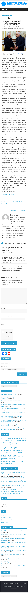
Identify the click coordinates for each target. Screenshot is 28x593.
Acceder (3, 515)
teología (21, 461)
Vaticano (4, 463)
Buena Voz (15, 26)
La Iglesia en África (7, 15)
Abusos (3, 438)
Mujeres (8, 453)
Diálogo (11, 443)
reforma (10, 459)
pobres (21, 456)
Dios (7, 443)
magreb (18, 28)
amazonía (8, 438)
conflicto (19, 440)
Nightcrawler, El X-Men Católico (9, 394)
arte (17, 438)
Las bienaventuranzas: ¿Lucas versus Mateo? (12, 400)
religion (15, 459)
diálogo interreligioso (18, 443)
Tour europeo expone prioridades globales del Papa (13, 565)
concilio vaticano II (13, 440)
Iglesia (16, 447)
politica (4, 459)
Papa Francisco (8, 455)
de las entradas (6, 517)
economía (3, 445)
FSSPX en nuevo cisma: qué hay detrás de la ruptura (13, 534)
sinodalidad (4, 461)
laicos (11, 450)
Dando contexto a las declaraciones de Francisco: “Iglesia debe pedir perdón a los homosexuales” (13, 268)
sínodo (16, 461)
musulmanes (13, 452)
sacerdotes (21, 459)
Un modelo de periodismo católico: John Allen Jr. (12, 558)
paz (18, 456)
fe (12, 448)
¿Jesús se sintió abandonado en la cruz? (10, 408)
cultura (3, 443)
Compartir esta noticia (9, 194)
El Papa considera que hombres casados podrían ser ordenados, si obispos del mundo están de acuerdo (14, 258)
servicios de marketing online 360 (9, 484)
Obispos (22, 28)
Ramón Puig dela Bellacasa (7, 491)
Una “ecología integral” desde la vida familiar (12, 554)
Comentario (4, 287)
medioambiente (17, 450)
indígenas (21, 448)
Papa (24, 452)
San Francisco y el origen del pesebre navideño (12, 412)
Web (2, 324)
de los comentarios (7, 520)
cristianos (24, 440)
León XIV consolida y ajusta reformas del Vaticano (13, 531)
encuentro (20, 445)
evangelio (4, 448)
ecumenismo (9, 445)
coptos (10, 28)
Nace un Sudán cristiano (18, 210)
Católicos (6, 440)
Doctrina (25, 443)
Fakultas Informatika (6, 472)
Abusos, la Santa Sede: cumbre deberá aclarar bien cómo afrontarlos (12, 248)
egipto (14, 28)
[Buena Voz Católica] (3, 9)
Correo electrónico (6, 317)
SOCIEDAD (11, 461)
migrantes (3, 452)
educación (15, 445)
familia (9, 448)
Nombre (3, 308)
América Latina (13, 438)
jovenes (7, 450)
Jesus (3, 450)
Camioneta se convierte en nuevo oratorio (12, 202)
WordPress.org (4, 522)
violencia (10, 463)
